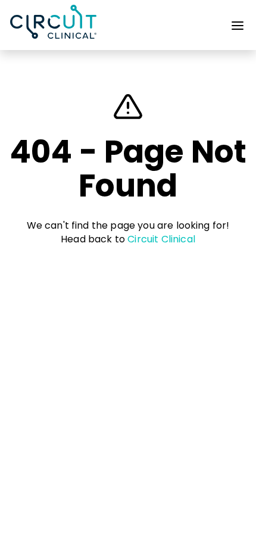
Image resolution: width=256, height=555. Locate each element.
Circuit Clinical (161, 239)
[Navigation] (237, 28)
